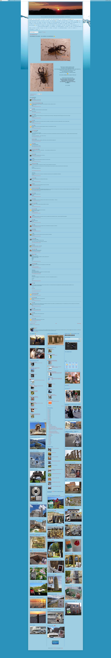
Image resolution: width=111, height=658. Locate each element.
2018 (49, 417)
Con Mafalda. (53, 26)
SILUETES (35, 374)
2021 (49, 414)
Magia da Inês (33, 254)
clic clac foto (32, 373)
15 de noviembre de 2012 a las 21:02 (36, 161)
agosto (50, 436)
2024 (49, 411)
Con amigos (31, 23)
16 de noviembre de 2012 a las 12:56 (36, 222)
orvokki (33, 312)
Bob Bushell (33, 154)
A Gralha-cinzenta (36, 397)
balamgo (33, 219)
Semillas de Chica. (50, 400)
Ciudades (39, 22)
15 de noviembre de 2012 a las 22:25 (36, 185)
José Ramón (33, 238)
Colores (35, 22)
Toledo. (37, 29)
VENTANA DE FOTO (34, 163)
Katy (32, 233)
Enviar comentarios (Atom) (36, 324)
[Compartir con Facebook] (40, 94)
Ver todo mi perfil (36, 331)
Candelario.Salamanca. (60, 26)
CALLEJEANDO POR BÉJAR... (52, 426)
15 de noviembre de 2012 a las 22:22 (36, 181)
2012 (49, 423)
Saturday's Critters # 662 (54, 355)
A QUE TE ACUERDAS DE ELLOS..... (53, 427)
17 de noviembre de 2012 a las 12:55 (36, 261)
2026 (49, 409)
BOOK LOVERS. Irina (33, 402)
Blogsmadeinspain (56, 644)
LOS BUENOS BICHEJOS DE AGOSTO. (56, 473)
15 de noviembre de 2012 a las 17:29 (36, 100)
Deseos (67, 26)
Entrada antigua (79, 323)
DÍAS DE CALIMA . (54, 452)
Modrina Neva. (50, 383)
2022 (49, 413)
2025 (49, 410)
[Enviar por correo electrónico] (38, 94)
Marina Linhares (34, 249)
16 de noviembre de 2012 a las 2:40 (36, 206)
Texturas (49, 19)
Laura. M (33, 308)
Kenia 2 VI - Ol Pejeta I (54, 395)
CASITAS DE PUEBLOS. (54, 465)
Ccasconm (33, 114)
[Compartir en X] (39, 94)
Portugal (69, 22)
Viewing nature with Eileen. (51, 354)
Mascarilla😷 (70, 19)
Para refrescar (35, 391)
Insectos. (64, 22)
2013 (49, 422)
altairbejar (33, 143)
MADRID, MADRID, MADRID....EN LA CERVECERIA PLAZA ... (56, 428)
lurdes (32, 183)
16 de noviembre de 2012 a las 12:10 (36, 217)
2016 (49, 419)
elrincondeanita (34, 297)
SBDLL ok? (53, 389)
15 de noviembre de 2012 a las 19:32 (36, 136)
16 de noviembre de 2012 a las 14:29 (36, 226)
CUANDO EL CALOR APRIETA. (55, 448)
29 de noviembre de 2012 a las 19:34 (36, 320)
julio (49, 437)
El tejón (33, 120)
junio (49, 438)
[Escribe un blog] (38, 94)
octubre (50, 434)
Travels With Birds (50, 377)
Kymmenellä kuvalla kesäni (37, 414)
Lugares (30, 22)
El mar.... (45, 23)
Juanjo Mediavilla (34, 263)
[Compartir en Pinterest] (41, 94)
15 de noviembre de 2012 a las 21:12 (36, 170)
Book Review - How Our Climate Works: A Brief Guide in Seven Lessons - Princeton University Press (57, 379)
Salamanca (60, 23)
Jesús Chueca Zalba (34, 130)
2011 (49, 444)
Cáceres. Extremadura (56, 19)
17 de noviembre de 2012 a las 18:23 (36, 273)
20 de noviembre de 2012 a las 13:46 (36, 310)
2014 (49, 421)
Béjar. (44, 19)
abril (49, 440)
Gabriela (33, 224)
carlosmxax (33, 318)
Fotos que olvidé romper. (56, 22)
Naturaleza (30, 19)
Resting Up (53, 349)
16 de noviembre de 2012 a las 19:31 (36, 242)
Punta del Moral (31, 29)
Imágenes (71, 23)
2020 (49, 415)
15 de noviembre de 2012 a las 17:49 (36, 106)
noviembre (50, 425)
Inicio (56, 323)
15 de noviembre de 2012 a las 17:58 (36, 112)
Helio (32, 158)
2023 (49, 412)
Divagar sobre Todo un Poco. (34, 396)
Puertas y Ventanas (38, 19)
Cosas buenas (64, 19)
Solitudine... (35, 368)
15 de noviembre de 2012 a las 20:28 (36, 156)
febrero (50, 442)
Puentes (44, 22)
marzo (49, 441)
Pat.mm (33, 302)
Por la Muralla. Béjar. (75, 22)
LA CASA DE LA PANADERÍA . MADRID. (56, 486)
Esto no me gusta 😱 (32, 25)
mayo (49, 439)
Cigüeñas (66, 23)
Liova (32, 215)
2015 (49, 420)
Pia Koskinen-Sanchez (34, 293)
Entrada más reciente (32, 323)
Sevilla (71, 26)
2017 (49, 418)
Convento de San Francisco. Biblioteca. (43, 26)
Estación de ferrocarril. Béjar (53, 23)
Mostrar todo (45, 419)
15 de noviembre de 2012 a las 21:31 (36, 175)
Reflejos (49, 22)
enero (49, 443)
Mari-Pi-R (33, 98)
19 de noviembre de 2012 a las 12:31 (36, 300)
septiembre (50, 435)
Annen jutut (32, 379)
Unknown (33, 125)
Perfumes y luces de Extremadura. (52, 360)
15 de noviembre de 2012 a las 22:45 (36, 190)
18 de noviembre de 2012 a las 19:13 (36, 295)
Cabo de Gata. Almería (77, 26)
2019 (49, 416)
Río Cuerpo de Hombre (38, 23)
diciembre (50, 424)
